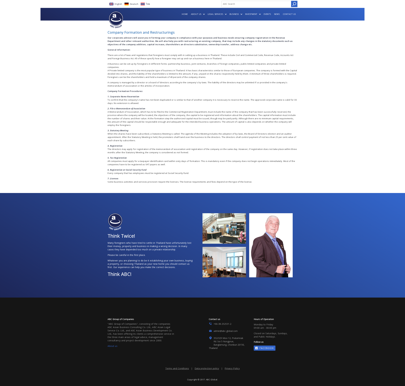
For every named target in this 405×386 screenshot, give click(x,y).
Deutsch (134, 4)
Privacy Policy (232, 368)
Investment (251, 14)
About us (112, 345)
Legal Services (215, 14)
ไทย (148, 4)
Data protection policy (207, 368)
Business (234, 14)
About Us (196, 14)
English (118, 4)
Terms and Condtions (177, 368)
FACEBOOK (266, 348)
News (277, 14)
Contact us (289, 14)
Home (185, 14)
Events (267, 14)
